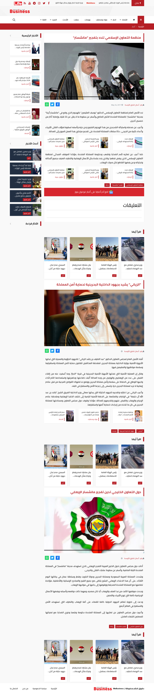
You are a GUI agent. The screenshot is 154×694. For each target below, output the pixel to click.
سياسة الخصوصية (40, 688)
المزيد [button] (54, 19)
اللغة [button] (44, 19)
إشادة (114, 431)
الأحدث (65, 19)
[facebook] (58, 104)
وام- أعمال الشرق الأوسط (134, 104)
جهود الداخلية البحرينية (127, 431)
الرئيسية (141, 26)
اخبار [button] (114, 19)
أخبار (133, 26)
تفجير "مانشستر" (117, 185)
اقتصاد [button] (124, 19)
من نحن (25, 688)
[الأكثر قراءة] (10, 223)
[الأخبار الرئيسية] (10, 35)
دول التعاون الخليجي (136, 626)
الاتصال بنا (14, 688)
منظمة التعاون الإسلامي (134, 185)
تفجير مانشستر (121, 626)
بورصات (87, 19)
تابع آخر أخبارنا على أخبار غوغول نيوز (92, 192)
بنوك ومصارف (101, 19)
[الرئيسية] (134, 20)
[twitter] (52, 104)
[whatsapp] (47, 104)
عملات (76, 19)
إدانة (107, 185)
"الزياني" (140, 431)
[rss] (25, 3)
